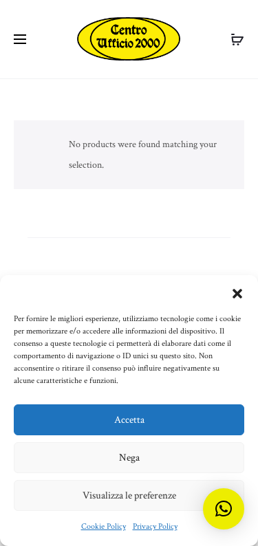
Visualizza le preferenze (129, 495)
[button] (237, 292)
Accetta (129, 419)
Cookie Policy (103, 526)
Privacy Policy (155, 526)
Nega (129, 457)
